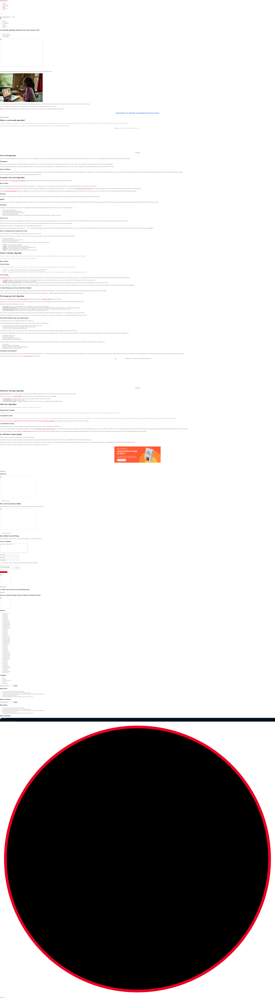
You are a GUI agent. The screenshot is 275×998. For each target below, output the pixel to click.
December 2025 (6, 623)
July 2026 (5, 614)
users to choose (27, 356)
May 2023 (5, 663)
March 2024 (5, 650)
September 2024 (6, 642)
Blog (4, 7)
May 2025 (5, 632)
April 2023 (5, 664)
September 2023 (6, 658)
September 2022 (6, 667)
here (152, 228)
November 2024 (6, 640)
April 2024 (5, 649)
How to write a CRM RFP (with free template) (13, 691)
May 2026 (5, 617)
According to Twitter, (5, 277)
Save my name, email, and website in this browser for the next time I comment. (19, 562)
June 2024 (5, 646)
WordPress (5, 683)
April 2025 (5, 633)
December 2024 (6, 639)
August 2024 (6, 644)
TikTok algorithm (18, 396)
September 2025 (6, 627)
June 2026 (5, 615)
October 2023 (6, 657)
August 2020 (6, 672)
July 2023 (5, 660)
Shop (4, 9)
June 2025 (5, 631)
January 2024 (6, 653)
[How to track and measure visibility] (18, 497)
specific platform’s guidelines (48, 420)
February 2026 (6, 621)
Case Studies (6, 5)
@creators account (26, 431)
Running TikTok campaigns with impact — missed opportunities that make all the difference (23, 694)
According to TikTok (5, 393)
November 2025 (6, 624)
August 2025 (6, 628)
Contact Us (5, 8)
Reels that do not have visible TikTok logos (46, 428)
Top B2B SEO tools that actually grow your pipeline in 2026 (16, 692)
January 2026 (6, 622)
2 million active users (24, 299)
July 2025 (5, 630)
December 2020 (6, 671)
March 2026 (5, 619)
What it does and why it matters (10, 695)
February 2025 (6, 636)
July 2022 (5, 669)
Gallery (4, 679)
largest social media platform (18, 180)
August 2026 (6, 613)
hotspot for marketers (47, 299)
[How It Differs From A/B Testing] (18, 529)
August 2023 (6, 659)
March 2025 (5, 635)
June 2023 (5, 662)
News (4, 682)
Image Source (137, 152)
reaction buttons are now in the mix (84, 188)
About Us (5, 4)
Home (4, 3)
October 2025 (6, 626)
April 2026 (5, 618)
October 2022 (6, 666)
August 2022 (6, 668)
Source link (2, 471)
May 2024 (5, 648)
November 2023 (6, 655)
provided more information (11, 191)
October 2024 (6, 641)
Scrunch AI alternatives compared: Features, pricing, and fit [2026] (18, 696)
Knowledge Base (7, 35)
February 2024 (6, 651)
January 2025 (6, 637)
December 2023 (6, 654)
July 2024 (5, 645)
